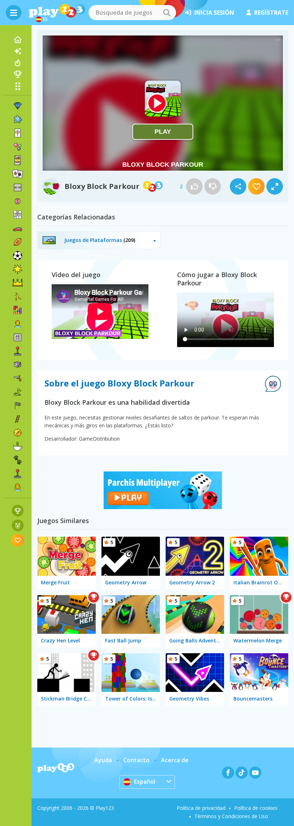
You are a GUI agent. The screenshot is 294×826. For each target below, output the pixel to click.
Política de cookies (256, 807)
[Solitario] (18, 174)
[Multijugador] (18, 473)
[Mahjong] (18, 133)
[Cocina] (18, 446)
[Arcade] (18, 351)
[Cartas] (18, 160)
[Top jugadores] (18, 74)
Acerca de (175, 760)
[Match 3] (18, 106)
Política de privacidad (201, 807)
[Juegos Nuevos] (18, 51)
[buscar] (166, 12)
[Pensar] (18, 201)
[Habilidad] (18, 419)
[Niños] (18, 324)
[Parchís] (163, 507)
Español (144, 781)
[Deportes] (18, 242)
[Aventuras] (18, 433)
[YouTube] (255, 772)
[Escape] (18, 296)
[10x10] (18, 187)
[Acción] (18, 378)
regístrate (271, 12)
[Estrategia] (18, 283)
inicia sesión (214, 12)
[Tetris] (18, 310)
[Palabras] (18, 337)
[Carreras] (18, 405)
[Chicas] (18, 487)
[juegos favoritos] (18, 540)
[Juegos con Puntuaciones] (18, 511)
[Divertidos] (18, 269)
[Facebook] (228, 772)
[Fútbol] (18, 255)
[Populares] (18, 63)
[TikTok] (242, 772)
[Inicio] (18, 40)
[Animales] (18, 460)
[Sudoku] (18, 215)
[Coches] (18, 228)
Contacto (136, 760)
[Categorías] (18, 86)
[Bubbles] (18, 146)
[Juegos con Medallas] (18, 525)
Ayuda (103, 760)
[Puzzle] (18, 119)
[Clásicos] (18, 392)
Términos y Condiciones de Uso (231, 816)
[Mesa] (18, 364)
